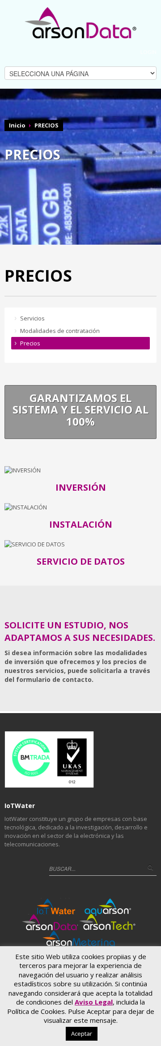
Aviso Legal (94, 1001)
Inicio (17, 125)
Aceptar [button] (81, 1034)
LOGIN (148, 52)
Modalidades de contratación (60, 331)
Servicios (32, 318)
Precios (30, 343)
